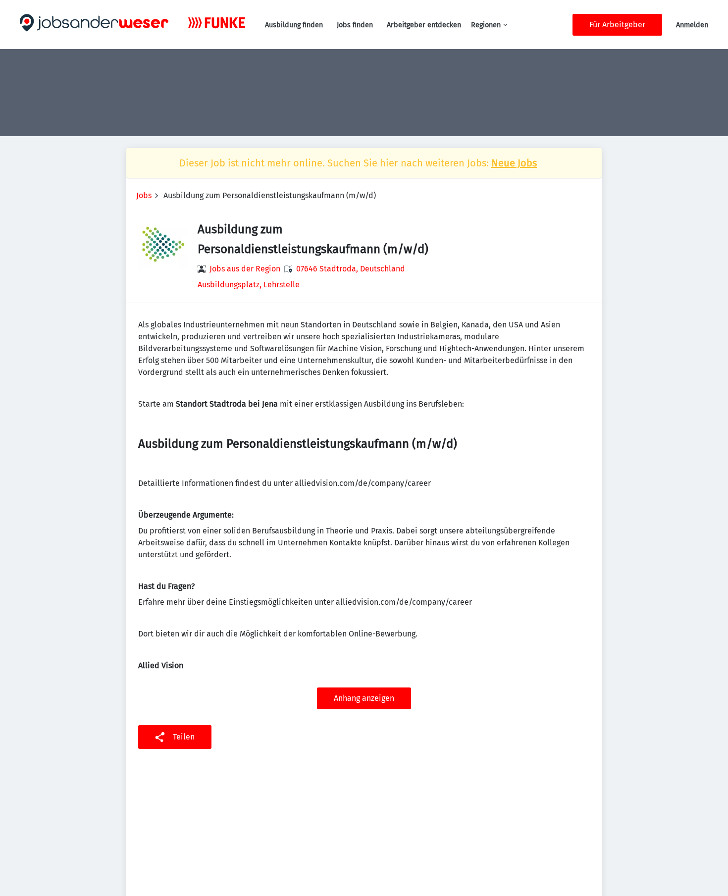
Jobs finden (355, 25)
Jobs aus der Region (244, 268)
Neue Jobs (514, 163)
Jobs (144, 195)
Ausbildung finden (294, 25)
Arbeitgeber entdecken (424, 25)
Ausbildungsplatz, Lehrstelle (249, 284)
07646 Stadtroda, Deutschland (350, 268)
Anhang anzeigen (364, 698)
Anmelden (692, 25)
